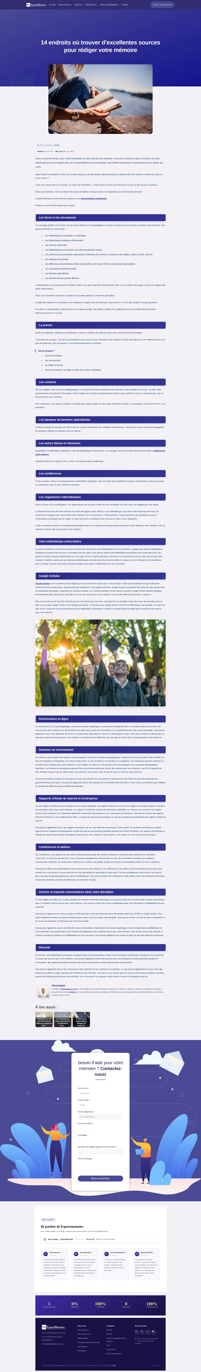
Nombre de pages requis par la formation (97, 1147)
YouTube (71, 992)
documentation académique (93, 198)
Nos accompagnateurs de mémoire (115, 1339)
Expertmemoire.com (69, 989)
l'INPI (114, 1365)
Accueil (52, 5)
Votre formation (85, 1123)
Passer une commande (162, 5)
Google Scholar (42, 583)
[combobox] (80, 1117)
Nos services (64, 5)
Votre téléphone (85, 1112)
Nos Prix (78, 5)
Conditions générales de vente (89, 1342)
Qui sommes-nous (84, 1334)
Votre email (83, 1100)
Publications (90, 5)
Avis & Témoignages (114, 1354)
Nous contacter (100, 1178)
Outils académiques (108, 5)
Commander (111, 1349)
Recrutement (82, 1346)
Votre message (85, 1159)
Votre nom (83, 1088)
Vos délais (82, 1135)
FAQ (108, 1345)
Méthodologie (83, 1338)
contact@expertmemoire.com (53, 1344)
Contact (125, 5)
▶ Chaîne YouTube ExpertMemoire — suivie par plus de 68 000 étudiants (147, 1341)
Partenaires (82, 1351)
